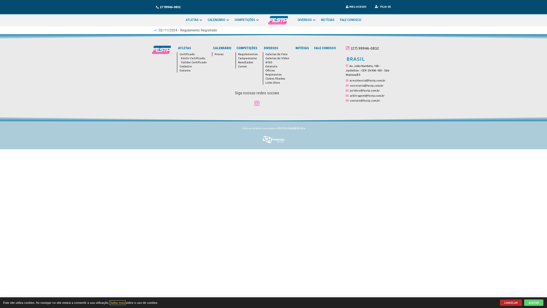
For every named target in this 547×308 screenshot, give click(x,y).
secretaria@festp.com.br (367, 85)
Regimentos (273, 74)
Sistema (185, 70)
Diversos (305, 20)
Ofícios (270, 70)
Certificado (187, 54)
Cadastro (185, 66)
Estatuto (271, 66)
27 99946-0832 (170, 7)
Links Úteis (272, 82)
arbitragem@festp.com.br (367, 95)
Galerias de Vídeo (277, 58)
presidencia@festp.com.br (367, 80)
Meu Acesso (357, 6)
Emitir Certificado (193, 58)
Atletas (192, 20)
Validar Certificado (194, 62)
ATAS (268, 62)
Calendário (216, 20)
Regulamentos (248, 54)
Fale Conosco (350, 20)
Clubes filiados (275, 78)
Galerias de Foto (276, 54)
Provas (219, 54)
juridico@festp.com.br (365, 90)
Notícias (327, 20)
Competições (245, 20)
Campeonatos (247, 58)
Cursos (242, 66)
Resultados (245, 62)
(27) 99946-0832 (365, 48)
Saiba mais (117, 302)
